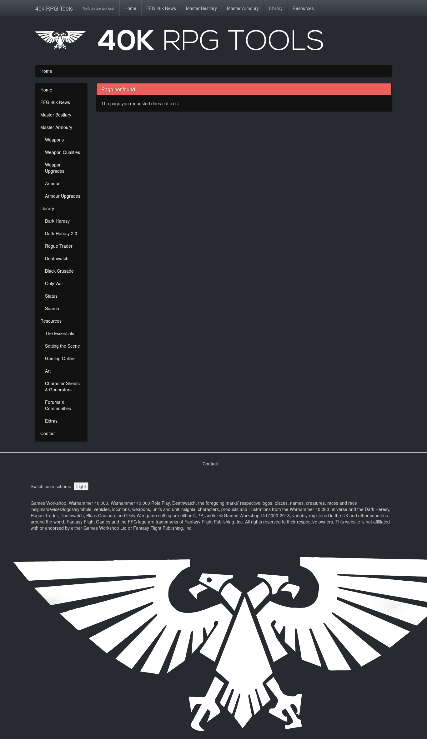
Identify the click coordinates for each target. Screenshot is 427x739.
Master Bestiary (201, 8)
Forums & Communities (58, 405)
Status (51, 296)
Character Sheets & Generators (62, 386)
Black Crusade (59, 271)
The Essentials (59, 333)
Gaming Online (60, 358)
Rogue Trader (59, 246)
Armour (52, 183)
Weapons (54, 139)
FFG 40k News (161, 8)
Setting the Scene (62, 346)
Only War (54, 283)
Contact (48, 433)
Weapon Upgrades (54, 167)
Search (52, 308)
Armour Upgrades (62, 196)
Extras (51, 421)
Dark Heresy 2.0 (61, 233)
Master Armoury (243, 8)
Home (130, 8)
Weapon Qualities (62, 152)
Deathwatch (56, 258)
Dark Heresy (57, 221)
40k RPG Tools (54, 8)
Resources (303, 8)
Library (276, 8)
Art (48, 371)
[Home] (213, 42)
